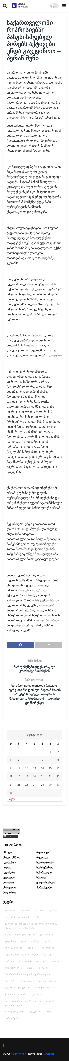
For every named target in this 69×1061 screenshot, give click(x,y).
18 (18, 776)
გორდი (35, 941)
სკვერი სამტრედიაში (17, 988)
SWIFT (39, 910)
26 (26, 784)
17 (11, 776)
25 (18, 784)
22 (50, 776)
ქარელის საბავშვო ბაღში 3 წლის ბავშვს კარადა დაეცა (29, 1003)
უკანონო (37, 994)
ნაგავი (43, 968)
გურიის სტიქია (13, 948)
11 (18, 768)
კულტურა (9, 872)
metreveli (26, 910)
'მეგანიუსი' (48, 1054)
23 (58, 776)
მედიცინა (9, 877)
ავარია (52, 910)
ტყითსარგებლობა (16, 994)
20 (34, 776)
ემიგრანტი (48, 948)
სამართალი (44, 872)
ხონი (50, 1012)
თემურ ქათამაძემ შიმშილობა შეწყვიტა (28, 954)
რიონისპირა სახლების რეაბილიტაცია (28, 974)
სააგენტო (10, 981)
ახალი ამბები (11, 857)
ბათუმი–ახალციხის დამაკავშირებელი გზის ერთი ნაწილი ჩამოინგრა (31, 926)
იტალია (55, 961)
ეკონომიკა (9, 862)
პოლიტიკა (9, 892)
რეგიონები (43, 852)
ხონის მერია (12, 1018)
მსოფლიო (9, 887)
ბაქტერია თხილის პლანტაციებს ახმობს (29, 935)
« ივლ (11, 799)
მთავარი (8, 882)
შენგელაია (35, 1012)
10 (11, 768)
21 (42, 776)
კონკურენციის (13, 968)
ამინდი (7, 852)
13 (34, 768)
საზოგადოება (45, 862)
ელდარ (32, 948)
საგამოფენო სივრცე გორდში (39, 981)
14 (42, 768)
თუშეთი (9, 961)
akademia (10, 910)
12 (26, 768)
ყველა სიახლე (45, 882)
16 (58, 768)
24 (11, 784)
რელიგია (42, 857)
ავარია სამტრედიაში (17, 917)
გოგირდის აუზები (15, 941)
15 (50, 768)
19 (26, 776)
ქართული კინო (14, 1012)
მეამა (30, 968)
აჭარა (39, 917)
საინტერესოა (44, 867)
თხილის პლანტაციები (32, 961)
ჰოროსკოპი (44, 887)
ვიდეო (7, 867)
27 (34, 784)
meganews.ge (18, 1054)
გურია (48, 941)
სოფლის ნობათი (45, 988)
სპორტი (41, 877)
